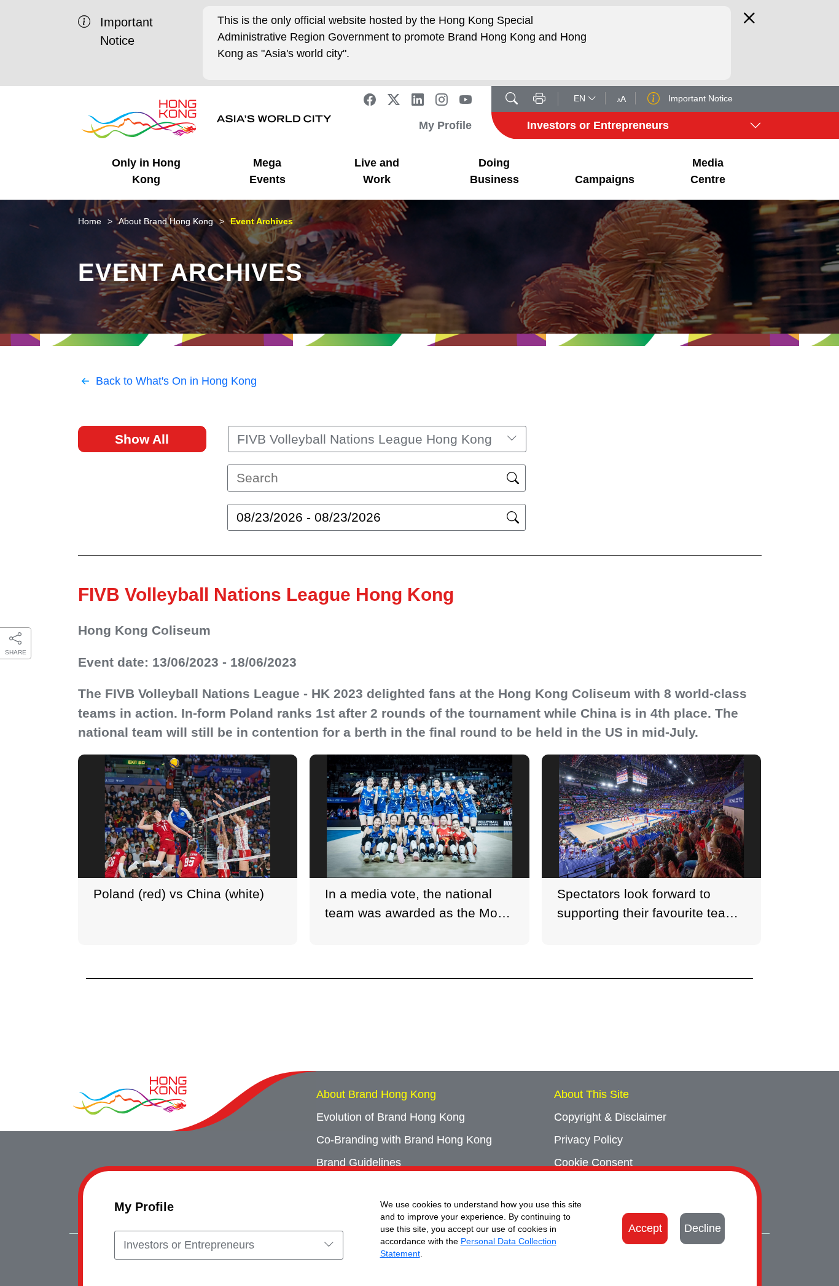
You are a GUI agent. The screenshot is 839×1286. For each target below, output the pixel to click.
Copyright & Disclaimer (610, 1117)
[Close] (749, 23)
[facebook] (370, 99)
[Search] (511, 99)
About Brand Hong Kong (166, 221)
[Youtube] (465, 99)
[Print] (539, 99)
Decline (702, 1228)
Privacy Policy (588, 1140)
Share (15, 652)
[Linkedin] (418, 99)
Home (89, 221)
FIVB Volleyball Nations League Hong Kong (266, 594)
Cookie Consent (593, 1162)
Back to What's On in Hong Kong (176, 381)
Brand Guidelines (358, 1162)
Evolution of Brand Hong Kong (390, 1117)
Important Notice (699, 98)
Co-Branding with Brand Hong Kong (404, 1140)
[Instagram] (441, 99)
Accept (645, 1228)
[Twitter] (394, 99)
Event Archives (261, 221)
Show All (142, 439)
